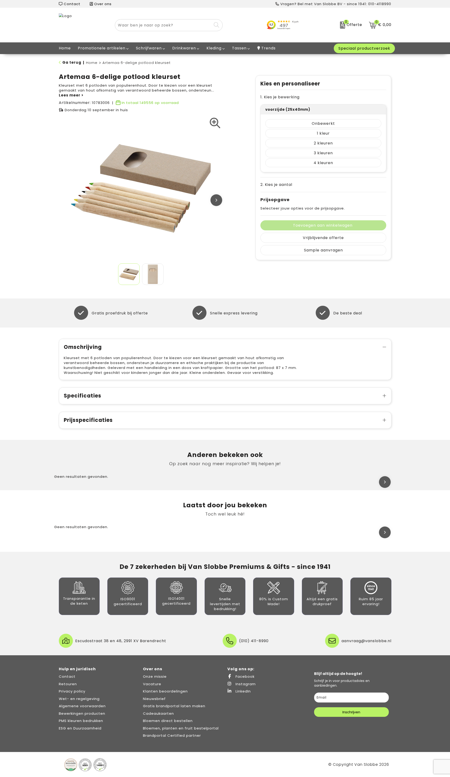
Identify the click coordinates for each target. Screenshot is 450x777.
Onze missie (155, 676)
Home (92, 62)
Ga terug (71, 62)
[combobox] (163, 25)
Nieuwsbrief (154, 698)
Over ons (102, 3)
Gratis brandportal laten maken (174, 705)
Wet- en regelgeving (79, 698)
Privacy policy (72, 691)
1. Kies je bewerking (280, 97)
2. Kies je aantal (276, 184)
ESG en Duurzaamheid (80, 728)
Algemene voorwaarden (82, 705)
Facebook (244, 676)
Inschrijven (351, 712)
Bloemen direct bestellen (168, 720)
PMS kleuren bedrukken (81, 720)
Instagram (245, 683)
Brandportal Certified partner (172, 735)
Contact (71, 3)
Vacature (152, 683)
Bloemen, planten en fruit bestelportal (181, 728)
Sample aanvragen (323, 250)
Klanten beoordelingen (165, 691)
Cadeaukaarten (158, 713)
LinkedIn (242, 691)
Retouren (68, 683)
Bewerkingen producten (82, 713)
